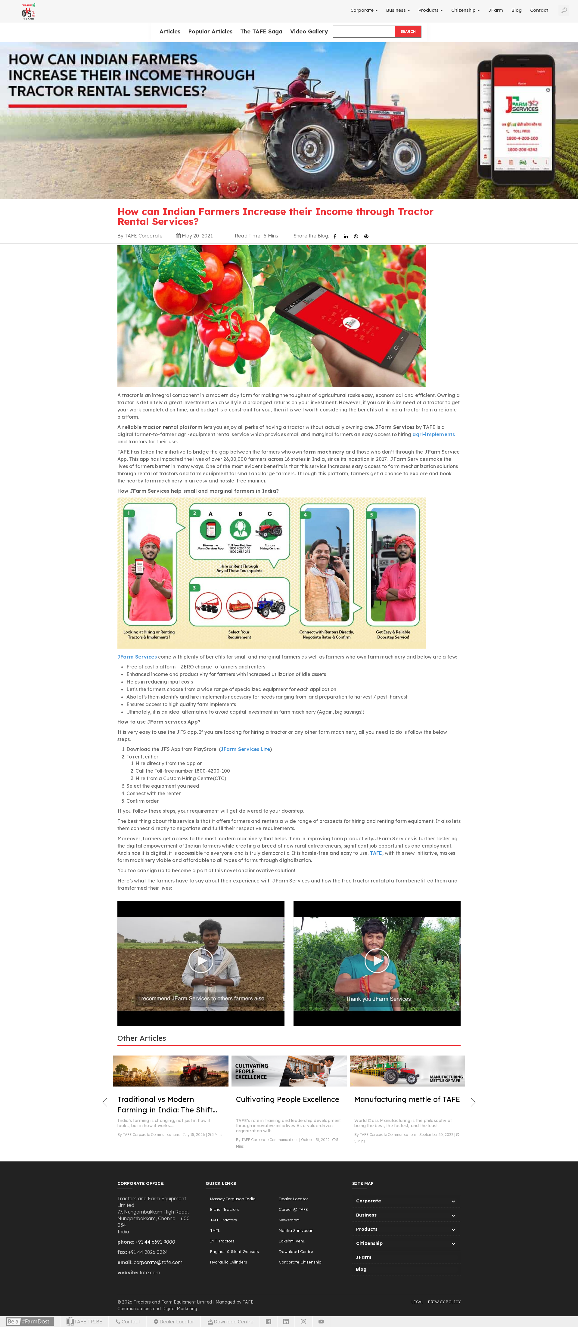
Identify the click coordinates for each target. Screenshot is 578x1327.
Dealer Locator (293, 1198)
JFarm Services (137, 657)
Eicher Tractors (224, 1209)
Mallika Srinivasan (296, 1230)
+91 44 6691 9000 (155, 1242)
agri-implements (433, 434)
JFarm (495, 10)
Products (429, 10)
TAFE (376, 853)
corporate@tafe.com (158, 1262)
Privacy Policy (444, 1302)
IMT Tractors (222, 1241)
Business (396, 10)
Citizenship (464, 10)
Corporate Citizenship (300, 1262)
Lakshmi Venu (292, 1241)
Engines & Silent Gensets (234, 1251)
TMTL (215, 1230)
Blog (516, 10)
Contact (539, 10)
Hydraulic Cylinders (228, 1262)
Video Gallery (309, 31)
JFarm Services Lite (245, 749)
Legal (418, 1302)
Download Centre (296, 1251)
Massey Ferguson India (233, 1198)
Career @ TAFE (293, 1209)
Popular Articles (210, 31)
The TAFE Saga (261, 31)
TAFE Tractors (223, 1219)
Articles (170, 31)
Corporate (362, 10)
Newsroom (289, 1219)
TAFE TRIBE (88, 1322)
